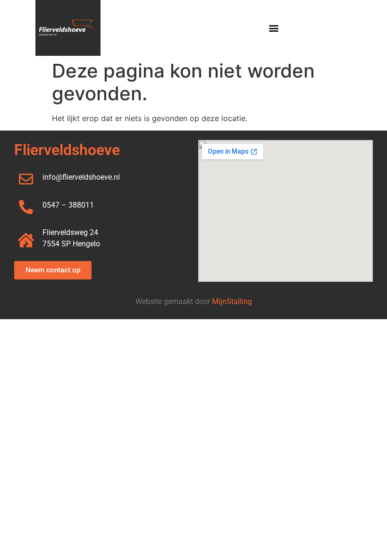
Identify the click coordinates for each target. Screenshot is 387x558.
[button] (274, 28)
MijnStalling (232, 301)
